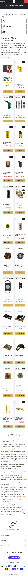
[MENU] (0, 1)
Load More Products (14, 434)
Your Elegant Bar (15, 574)
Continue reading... (6, 57)
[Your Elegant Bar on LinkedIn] (13, 552)
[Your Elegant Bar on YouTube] (21, 552)
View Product (7, 91)
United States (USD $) (13, 562)
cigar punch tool (14, 487)
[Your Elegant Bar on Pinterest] (16, 552)
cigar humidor (22, 496)
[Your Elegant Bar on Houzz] (8, 552)
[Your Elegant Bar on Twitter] (18, 552)
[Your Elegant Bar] (14, 1)
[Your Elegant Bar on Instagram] (10, 552)
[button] (8, 82)
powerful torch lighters (11, 448)
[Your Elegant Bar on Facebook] (5, 552)
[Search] (22, 1)
